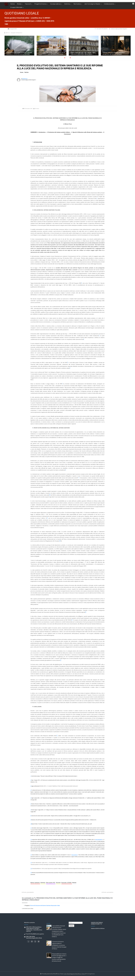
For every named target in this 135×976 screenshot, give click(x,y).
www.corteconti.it (98, 839)
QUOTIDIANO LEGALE (22, 13)
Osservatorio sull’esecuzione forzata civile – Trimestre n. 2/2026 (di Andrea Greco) (51, 53)
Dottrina (67, 4)
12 (31, 839)
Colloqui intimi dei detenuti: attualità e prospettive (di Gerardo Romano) (82, 53)
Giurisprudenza (55, 4)
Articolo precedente (28, 892)
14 (31, 862)
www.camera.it (75, 854)
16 (31, 872)
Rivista (19, 4)
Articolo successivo (107, 892)
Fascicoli (28, 4)
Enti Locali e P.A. (50, 882)
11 (31, 827)
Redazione (24, 78)
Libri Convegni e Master (92, 4)
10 (31, 823)
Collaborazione (109, 4)
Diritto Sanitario (35, 882)
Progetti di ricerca (40, 4)
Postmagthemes (90, 973)
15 (31, 868)
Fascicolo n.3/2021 (66, 882)
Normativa (77, 4)
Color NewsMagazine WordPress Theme (74, 973)
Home (12, 4)
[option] (19, 46)
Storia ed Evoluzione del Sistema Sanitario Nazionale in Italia (45, 905)
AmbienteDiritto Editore (98, 928)
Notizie (74, 882)
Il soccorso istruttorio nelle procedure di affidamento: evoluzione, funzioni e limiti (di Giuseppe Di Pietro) (59, 945)
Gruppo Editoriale (16, 7)
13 (31, 854)
